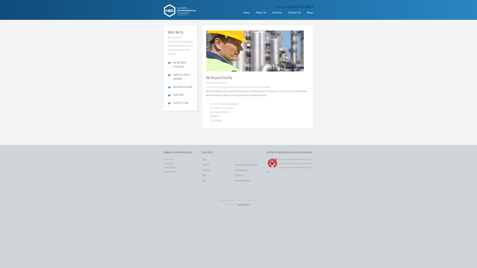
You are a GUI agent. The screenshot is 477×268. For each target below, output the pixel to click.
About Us (261, 12)
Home (246, 12)
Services (277, 12)
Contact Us (294, 12)
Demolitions (178, 95)
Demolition (239, 175)
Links (204, 181)
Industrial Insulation (182, 87)
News (310, 12)
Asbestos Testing (180, 103)
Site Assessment (241, 170)
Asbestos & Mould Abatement (246, 165)
